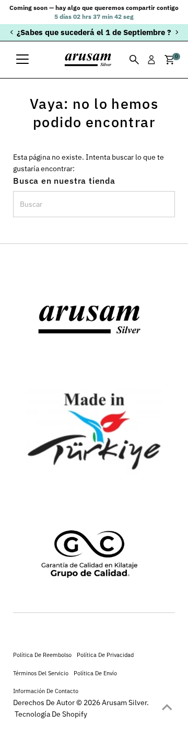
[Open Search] (134, 59)
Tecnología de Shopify (51, 714)
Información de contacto (45, 691)
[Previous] (12, 32)
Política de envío (95, 673)
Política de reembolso (42, 655)
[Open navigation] (22, 60)
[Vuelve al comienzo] (167, 707)
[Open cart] (169, 59)
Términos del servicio (40, 673)
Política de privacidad (105, 655)
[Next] (176, 32)
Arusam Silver (124, 702)
